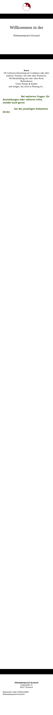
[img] (26, 6)
